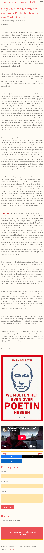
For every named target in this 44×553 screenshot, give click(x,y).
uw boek (6, 213)
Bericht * (4, 491)
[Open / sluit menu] (41, 2)
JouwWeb (22, 534)
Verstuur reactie (8, 507)
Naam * (3, 472)
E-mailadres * (5, 481)
